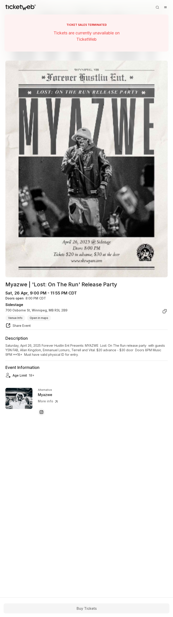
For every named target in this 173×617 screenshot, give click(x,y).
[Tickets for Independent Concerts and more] (20, 7)
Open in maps (39, 318)
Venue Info (15, 318)
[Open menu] (165, 7)
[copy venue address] (165, 311)
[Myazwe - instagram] (41, 412)
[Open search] (157, 7)
